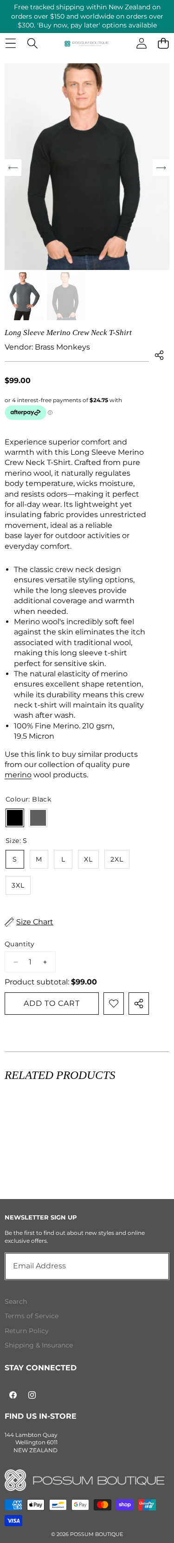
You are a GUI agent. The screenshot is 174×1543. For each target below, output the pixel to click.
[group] (24, 296)
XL (88, 859)
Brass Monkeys (62, 347)
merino (18, 774)
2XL (116, 859)
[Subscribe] (152, 1266)
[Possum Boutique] (86, 43)
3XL (18, 885)
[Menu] (10, 43)
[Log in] (141, 43)
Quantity (19, 944)
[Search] (32, 43)
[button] (163, 43)
